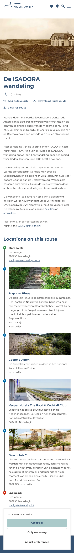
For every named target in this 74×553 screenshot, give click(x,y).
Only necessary (37, 532)
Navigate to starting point (24, 260)
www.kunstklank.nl (29, 225)
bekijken (50, 209)
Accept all (37, 522)
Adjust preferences (37, 542)
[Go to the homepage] (18, 6)
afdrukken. (9, 213)
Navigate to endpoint (21, 505)
